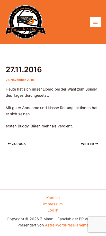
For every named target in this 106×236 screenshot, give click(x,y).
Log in (53, 210)
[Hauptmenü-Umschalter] (95, 22)
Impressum (53, 204)
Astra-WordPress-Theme (67, 225)
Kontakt (53, 198)
